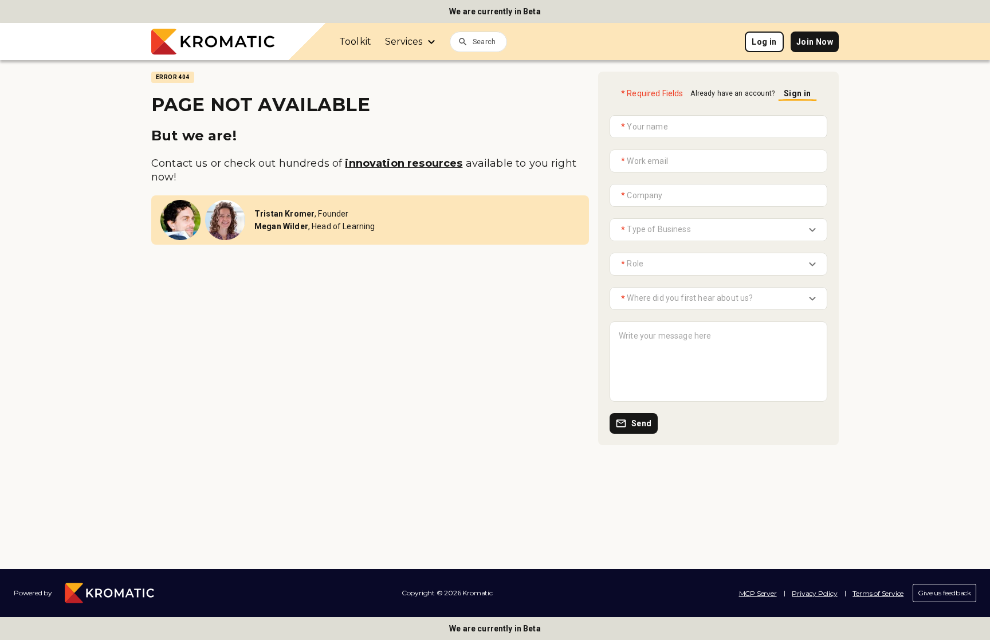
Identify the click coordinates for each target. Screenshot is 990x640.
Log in (764, 41)
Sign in (797, 93)
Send (641, 423)
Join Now (814, 41)
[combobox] (490, 41)
